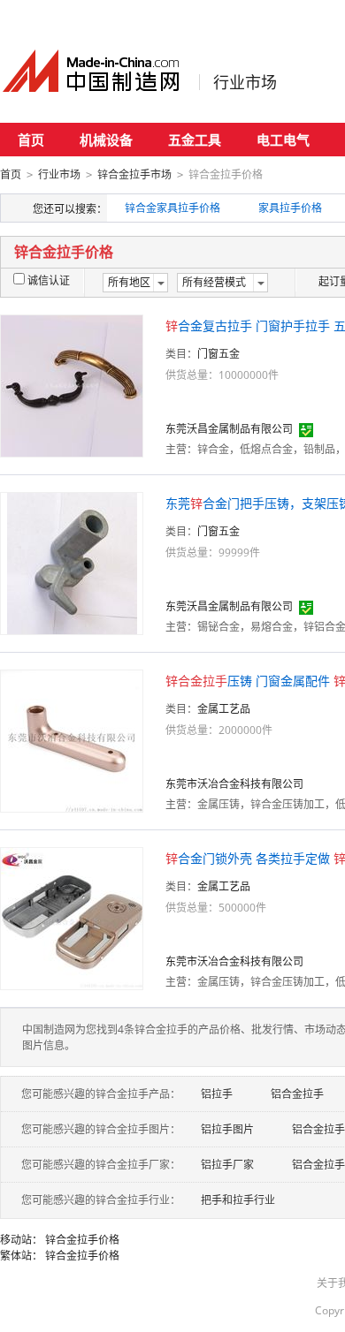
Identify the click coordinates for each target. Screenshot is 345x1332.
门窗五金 (218, 353)
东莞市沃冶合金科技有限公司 (234, 783)
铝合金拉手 (297, 1093)
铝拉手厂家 (227, 1164)
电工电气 (283, 139)
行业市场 (245, 82)
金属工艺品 (223, 708)
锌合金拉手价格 (82, 1239)
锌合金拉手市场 (134, 174)
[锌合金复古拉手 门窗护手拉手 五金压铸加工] (71, 384)
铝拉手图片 (227, 1129)
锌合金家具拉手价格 (172, 208)
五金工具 (194, 139)
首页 (31, 139)
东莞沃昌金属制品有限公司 (229, 428)
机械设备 (106, 139)
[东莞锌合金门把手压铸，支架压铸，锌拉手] (72, 562)
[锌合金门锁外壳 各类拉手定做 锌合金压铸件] (71, 917)
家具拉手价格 (290, 208)
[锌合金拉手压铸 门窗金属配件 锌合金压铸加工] (71, 739)
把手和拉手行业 (238, 1199)
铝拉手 (217, 1093)
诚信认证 (48, 280)
